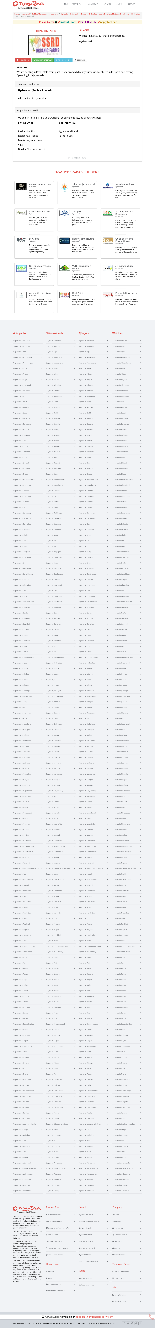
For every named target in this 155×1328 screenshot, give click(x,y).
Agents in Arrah (85, 402)
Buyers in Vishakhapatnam (56, 1168)
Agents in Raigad (85, 968)
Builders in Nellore (119, 896)
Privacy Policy (119, 1278)
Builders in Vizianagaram (122, 1174)
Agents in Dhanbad (86, 529)
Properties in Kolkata (21, 735)
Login (49, 1278)
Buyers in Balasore (53, 418)
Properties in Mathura (21, 785)
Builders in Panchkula (120, 935)
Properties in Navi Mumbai (23, 879)
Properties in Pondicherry (22, 952)
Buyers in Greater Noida (55, 602)
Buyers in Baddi (52, 413)
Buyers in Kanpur (52, 707)
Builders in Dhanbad (120, 529)
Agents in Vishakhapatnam (89, 1168)
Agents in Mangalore (87, 774)
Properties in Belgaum (21, 435)
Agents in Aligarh (85, 379)
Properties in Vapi (19, 1141)
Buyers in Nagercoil (53, 863)
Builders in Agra (118, 352)
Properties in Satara (20, 1018)
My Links (107, 4)
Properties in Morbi (20, 818)
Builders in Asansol (119, 407)
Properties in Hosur (20, 652)
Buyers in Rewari (52, 1002)
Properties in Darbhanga (22, 513)
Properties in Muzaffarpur (23, 852)
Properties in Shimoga (21, 1035)
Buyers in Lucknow (53, 757)
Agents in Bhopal (85, 474)
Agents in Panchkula (87, 935)
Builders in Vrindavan (120, 1179)
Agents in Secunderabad (88, 1024)
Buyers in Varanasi (53, 1146)
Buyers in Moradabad (54, 813)
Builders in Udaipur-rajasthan (123, 1124)
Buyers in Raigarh (53, 974)
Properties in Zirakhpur (22, 1191)
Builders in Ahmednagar (121, 363)
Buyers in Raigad (52, 968)
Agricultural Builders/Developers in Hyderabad (79, 14)
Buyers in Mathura (53, 785)
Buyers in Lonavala (53, 752)
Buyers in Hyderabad (54, 663)
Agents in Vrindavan (87, 1179)
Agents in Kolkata (85, 735)
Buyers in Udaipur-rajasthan (57, 1124)
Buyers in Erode (52, 563)
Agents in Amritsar (86, 391)
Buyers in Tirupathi (53, 1102)
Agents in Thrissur (86, 1085)
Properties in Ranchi (20, 991)
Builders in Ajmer (119, 368)
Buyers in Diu (51, 541)
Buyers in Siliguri (52, 1041)
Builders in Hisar (118, 646)
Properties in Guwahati (21, 624)
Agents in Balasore (86, 418)
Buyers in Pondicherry (54, 952)
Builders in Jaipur (119, 679)
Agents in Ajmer (85, 368)
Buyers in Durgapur (53, 552)
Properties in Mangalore (22, 774)
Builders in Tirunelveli (120, 1096)
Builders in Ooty (118, 918)
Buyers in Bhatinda (53, 452)
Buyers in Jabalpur (53, 674)
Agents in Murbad (86, 835)
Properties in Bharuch (21, 446)
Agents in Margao (86, 779)
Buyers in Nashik (52, 874)
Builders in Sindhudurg (121, 1046)
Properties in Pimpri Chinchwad (25, 946)
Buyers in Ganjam (53, 579)
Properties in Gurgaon (21, 618)
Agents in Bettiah (85, 441)
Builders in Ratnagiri (120, 996)
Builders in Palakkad (120, 924)
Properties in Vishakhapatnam (24, 1168)
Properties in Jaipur (20, 679)
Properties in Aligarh (20, 379)
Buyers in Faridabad (53, 568)
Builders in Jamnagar (120, 691)
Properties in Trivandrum (22, 1107)
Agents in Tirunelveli (87, 1096)
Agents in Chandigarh (87, 485)
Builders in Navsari (119, 885)
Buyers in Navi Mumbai (55, 879)
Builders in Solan (118, 1052)
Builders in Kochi (118, 718)
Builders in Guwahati (120, 624)
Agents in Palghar (86, 929)
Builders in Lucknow (120, 757)
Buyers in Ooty (51, 918)
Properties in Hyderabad (22, 663)
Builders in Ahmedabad (121, 357)
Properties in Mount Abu (22, 824)
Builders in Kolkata (119, 735)
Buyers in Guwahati (53, 624)
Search (120, 4)
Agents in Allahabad (87, 385)
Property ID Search (88, 1248)
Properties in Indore (20, 668)
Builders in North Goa (120, 913)
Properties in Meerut (21, 802)
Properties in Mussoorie (22, 841)
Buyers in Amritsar (53, 391)
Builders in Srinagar (120, 1063)
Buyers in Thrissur (53, 1085)
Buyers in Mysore (52, 857)
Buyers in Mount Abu (54, 824)
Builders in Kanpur (119, 707)
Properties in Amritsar (21, 391)
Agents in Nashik (85, 874)
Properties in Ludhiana (21, 763)
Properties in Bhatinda (21, 452)
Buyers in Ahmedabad (54, 357)
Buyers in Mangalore (54, 774)
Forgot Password (54, 1284)
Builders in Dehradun (120, 524)
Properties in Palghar (21, 929)
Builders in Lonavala (120, 752)
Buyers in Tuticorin (53, 1118)
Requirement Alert (88, 1285)
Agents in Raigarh (86, 974)
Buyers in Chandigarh (54, 485)
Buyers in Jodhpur (53, 702)
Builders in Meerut (119, 802)
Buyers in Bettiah (52, 441)
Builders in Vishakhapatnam (123, 1168)
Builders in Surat (118, 1068)
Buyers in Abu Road (53, 341)
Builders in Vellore (119, 1157)
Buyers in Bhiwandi (53, 468)
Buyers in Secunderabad (55, 1024)
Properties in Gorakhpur (22, 596)
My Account (93, 4)
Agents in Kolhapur (86, 729)
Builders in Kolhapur (120, 729)
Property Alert (86, 1278)
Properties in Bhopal (20, 474)
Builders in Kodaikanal (121, 724)
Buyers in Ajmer (52, 368)
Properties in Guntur (20, 613)
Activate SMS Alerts (54, 1241)
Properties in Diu (19, 541)
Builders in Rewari (119, 1002)
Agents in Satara (85, 1018)
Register (50, 1271)
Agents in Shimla (85, 1029)
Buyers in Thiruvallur (54, 1079)
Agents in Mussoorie (87, 841)
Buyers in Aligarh (52, 379)
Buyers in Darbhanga (54, 513)
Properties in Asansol (21, 407)
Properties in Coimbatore (22, 496)
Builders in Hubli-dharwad (122, 657)
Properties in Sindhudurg (22, 1046)
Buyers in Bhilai (52, 457)
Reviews (117, 1248)
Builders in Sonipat (119, 1057)
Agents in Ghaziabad (87, 585)
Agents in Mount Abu (87, 824)
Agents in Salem (85, 1013)
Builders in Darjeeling (120, 518)
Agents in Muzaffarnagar (88, 846)
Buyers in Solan (52, 1052)
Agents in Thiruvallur (87, 1079)
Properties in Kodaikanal (22, 724)
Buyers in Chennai (53, 491)
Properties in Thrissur (21, 1085)
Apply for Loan (120, 1295)
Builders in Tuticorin (120, 1118)
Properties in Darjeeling (22, 518)
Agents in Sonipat (86, 1057)
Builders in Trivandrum (121, 1107)
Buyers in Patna (52, 941)
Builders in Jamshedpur (121, 696)
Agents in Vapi (84, 1141)
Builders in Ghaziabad (120, 585)
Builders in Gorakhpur (120, 596)
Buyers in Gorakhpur (54, 596)
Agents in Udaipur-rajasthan (90, 1124)
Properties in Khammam (22, 713)
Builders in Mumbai (120, 829)
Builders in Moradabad (121, 813)
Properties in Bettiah (20, 441)
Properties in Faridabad (22, 568)
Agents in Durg (85, 546)
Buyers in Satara (52, 1018)
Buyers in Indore (52, 668)
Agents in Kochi (85, 718)
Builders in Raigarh (119, 974)
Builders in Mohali (119, 807)
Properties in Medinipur (22, 796)
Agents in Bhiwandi (86, 468)
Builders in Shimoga (120, 1035)
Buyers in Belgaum (53, 435)
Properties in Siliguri (20, 1041)
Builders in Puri (118, 963)
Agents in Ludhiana (86, 763)
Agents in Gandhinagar (88, 574)
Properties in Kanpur (21, 707)
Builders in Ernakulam (120, 557)
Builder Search (86, 1235)
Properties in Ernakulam (22, 557)
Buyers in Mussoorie (54, 841)
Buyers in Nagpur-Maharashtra (58, 868)
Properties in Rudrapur (21, 1007)
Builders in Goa (118, 591)
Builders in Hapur (119, 635)
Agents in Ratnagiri (86, 996)
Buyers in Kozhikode (54, 741)
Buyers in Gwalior (52, 629)
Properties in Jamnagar (21, 691)
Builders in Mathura (120, 785)
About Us (117, 1221)
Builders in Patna (118, 941)
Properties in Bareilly (21, 429)
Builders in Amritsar (120, 391)
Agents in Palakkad (86, 924)
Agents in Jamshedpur (87, 696)
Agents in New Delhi (87, 902)
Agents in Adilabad (86, 346)
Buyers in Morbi (52, 818)
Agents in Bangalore (87, 424)
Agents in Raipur (85, 979)
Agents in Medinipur (87, 796)
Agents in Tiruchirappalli (88, 1091)
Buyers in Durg (51, 546)
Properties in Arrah (20, 402)
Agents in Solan (85, 1052)
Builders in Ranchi (119, 991)
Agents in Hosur (85, 652)
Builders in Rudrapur (120, 1007)
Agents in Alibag (85, 374)
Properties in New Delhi (22, 902)
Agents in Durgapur (86, 552)
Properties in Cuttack (21, 502)
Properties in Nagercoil (21, 863)
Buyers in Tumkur (53, 1113)
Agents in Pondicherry (87, 952)
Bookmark (81, 60)
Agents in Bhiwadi (86, 463)
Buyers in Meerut (52, 802)
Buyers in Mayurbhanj (54, 791)
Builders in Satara (119, 1018)
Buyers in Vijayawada (54, 1163)
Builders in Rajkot (119, 985)
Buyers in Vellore (52, 1157)
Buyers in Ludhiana (53, 763)
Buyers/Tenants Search (90, 1221)
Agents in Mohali (85, 807)
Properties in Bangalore (22, 424)
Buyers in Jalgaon (52, 685)
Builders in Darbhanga (121, 513)
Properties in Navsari (21, 885)
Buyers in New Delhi (54, 902)
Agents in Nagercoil (86, 863)
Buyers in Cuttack (52, 502)
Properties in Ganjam (21, 579)
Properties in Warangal (21, 1185)
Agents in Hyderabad (87, 663)
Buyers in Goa (51, 591)
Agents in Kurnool (86, 746)
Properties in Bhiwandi (21, 468)
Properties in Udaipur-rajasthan (25, 1124)
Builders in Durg (118, 546)
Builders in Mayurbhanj (121, 791)
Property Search (87, 1215)
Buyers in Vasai (52, 1152)
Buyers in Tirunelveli (54, 1096)
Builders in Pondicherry (121, 952)
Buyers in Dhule (52, 535)
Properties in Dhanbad (21, 529)
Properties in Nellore (21, 896)
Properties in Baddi (20, 413)
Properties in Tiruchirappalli (23, 1091)
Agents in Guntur (85, 613)
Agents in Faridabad (87, 568)
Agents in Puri (84, 963)
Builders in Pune (118, 957)
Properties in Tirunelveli (22, 1096)
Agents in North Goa (87, 913)
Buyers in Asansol (53, 407)
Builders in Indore (119, 668)
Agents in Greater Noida (88, 602)
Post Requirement (55, 1221)
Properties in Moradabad (22, 813)
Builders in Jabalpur (120, 674)
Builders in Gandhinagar (121, 574)
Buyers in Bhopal (52, 474)
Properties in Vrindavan (22, 1179)
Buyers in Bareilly (52, 429)
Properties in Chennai (21, 491)
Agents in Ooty (84, 918)
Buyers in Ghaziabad (54, 585)
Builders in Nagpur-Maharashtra (124, 868)
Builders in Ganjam (119, 579)
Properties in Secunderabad (23, 1024)
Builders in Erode (119, 563)
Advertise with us (121, 1235)
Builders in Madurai (120, 768)
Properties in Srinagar (21, 1063)
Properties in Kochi (20, 718)
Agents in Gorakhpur (87, 596)
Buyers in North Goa (54, 913)
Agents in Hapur (85, 635)
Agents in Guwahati (86, 624)
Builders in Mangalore (120, 774)
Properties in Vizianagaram (23, 1174)
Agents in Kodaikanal (87, 724)
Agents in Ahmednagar (88, 363)
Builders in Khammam (120, 713)
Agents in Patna (85, 941)
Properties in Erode (20, 563)
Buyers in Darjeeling (54, 518)
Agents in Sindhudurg (87, 1046)
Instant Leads (52, 1235)
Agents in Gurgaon (86, 618)
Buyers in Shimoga (53, 1035)
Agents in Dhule (85, 535)
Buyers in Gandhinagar (55, 574)
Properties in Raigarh (21, 974)
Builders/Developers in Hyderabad (45, 14)
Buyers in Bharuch (53, 446)
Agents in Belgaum (86, 435)
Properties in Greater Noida (23, 602)
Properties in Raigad (20, 968)
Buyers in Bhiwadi (53, 463)
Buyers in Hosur (52, 652)
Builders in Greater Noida (122, 602)
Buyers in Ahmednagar (55, 363)
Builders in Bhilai (118, 457)
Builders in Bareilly (119, 429)
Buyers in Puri (51, 963)
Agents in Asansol (86, 407)
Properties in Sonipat (21, 1057)
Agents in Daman (85, 507)
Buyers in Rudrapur (53, 1007)
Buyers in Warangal (53, 1185)
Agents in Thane (85, 1074)
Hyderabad (25, 14)
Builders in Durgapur (120, 552)
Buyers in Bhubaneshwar (55, 479)
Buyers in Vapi (51, 1141)
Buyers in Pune (52, 957)
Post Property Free (54, 1215)
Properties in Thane (20, 1074)
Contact (131, 4)
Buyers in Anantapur (54, 396)
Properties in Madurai (21, 768)
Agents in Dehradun (87, 524)
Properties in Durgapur (21, 552)
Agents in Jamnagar (86, 691)
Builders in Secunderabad (122, 1024)
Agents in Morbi (85, 818)
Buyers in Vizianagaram (55, 1174)
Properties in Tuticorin (21, 1118)
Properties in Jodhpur (21, 702)
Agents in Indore (85, 668)
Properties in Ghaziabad (22, 585)
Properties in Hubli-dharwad (23, 657)
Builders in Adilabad (120, 346)
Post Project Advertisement (57, 1248)
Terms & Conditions (121, 1271)
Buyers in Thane (52, 1074)
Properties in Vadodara (21, 1135)
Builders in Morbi (119, 818)
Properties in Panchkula (22, 935)
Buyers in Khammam (54, 713)
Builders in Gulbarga (120, 607)
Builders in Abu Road (120, 341)
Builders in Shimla (119, 1029)
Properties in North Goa (22, 913)
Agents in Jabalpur (86, 674)
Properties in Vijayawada (22, 1163)
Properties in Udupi (20, 1129)
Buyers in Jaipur (52, 679)
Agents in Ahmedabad (87, 357)
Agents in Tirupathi (86, 1102)
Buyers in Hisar (52, 646)
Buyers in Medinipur (54, 796)
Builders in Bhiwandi (120, 468)
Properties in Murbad (21, 835)
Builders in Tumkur (119, 1113)
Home (66, 4)
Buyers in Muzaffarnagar (55, 846)
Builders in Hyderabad (121, 663)
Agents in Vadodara (86, 1135)
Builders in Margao (119, 779)
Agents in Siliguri (85, 1041)
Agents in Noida (85, 907)
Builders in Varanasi (120, 1146)
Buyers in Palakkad (53, 924)
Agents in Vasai (85, 1152)
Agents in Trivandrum (87, 1107)
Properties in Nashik (20, 874)
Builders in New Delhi (120, 902)
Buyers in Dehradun (53, 524)
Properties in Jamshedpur (22, 696)
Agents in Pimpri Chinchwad (90, 946)
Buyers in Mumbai (53, 829)
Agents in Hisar (85, 646)
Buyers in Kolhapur (53, 729)
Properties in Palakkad (21, 924)
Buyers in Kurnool (53, 746)
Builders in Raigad (119, 968)
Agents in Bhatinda (86, 452)
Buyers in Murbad (53, 835)
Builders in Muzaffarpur (121, 852)
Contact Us (118, 1228)
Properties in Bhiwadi (21, 463)
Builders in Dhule (119, 535)
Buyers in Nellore (52, 896)
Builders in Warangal (120, 1185)
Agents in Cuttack (85, 502)
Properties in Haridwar (21, 641)
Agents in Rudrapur (86, 1007)
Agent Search (86, 1228)
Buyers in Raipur (52, 979)
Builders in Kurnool (119, 746)
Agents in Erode (85, 563)
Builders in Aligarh (119, 379)
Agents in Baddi (85, 413)
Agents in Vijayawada (87, 1163)
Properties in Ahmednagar (23, 363)
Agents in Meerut (85, 802)
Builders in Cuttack (119, 502)
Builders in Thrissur (120, 1085)
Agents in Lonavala (86, 752)
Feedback (118, 1241)
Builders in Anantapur (120, 396)
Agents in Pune (85, 957)
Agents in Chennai (86, 491)
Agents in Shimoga (86, 1035)
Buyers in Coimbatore (54, 496)
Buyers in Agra (51, 352)
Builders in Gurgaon (120, 618)
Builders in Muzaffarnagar (122, 846)
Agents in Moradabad (87, 813)
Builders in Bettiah (119, 441)
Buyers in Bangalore (53, 424)
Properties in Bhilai (20, 457)
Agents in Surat (85, 1068)
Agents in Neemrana (87, 891)
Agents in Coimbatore (87, 496)
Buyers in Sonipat (52, 1057)
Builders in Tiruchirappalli (122, 1091)
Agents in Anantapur (87, 396)
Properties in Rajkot (20, 985)
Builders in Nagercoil (120, 863)
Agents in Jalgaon (85, 685)
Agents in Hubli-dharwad (88, 657)
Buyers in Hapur (52, 635)
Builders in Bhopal (119, 474)
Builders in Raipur (119, 979)
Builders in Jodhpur (119, 702)
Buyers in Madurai (53, 768)
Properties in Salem (20, 1013)
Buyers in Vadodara (53, 1135)
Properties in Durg (20, 546)
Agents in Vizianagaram (88, 1174)
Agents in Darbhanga (87, 513)
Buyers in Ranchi (52, 991)
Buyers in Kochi (52, 718)
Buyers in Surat (52, 1068)
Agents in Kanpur (85, 707)
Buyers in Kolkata (52, 735)
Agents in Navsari (86, 885)
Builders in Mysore (119, 857)
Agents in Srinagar (86, 1063)
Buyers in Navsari (52, 885)
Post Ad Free (77, 4)
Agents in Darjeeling (87, 518)
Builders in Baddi (119, 413)
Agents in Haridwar (86, 641)
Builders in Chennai (120, 491)
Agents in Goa (84, 591)
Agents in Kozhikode (87, 741)
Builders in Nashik (119, 874)
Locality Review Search (89, 1261)
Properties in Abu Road (21, 341)
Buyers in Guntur (52, 613)
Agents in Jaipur (85, 679)
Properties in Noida (20, 907)
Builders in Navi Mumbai (121, 879)
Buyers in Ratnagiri (53, 996)
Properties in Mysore (21, 857)
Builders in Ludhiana (120, 763)
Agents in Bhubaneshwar (88, 479)
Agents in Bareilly (85, 429)
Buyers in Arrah (52, 402)
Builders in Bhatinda (120, 452)
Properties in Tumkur (21, 1113)
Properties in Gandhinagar (23, 574)
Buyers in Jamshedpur (54, 696)
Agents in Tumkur (86, 1113)
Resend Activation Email (57, 1290)
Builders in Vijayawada (121, 1163)
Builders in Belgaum (120, 435)
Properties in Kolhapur (21, 729)
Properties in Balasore (21, 418)
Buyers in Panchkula (54, 935)
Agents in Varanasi (86, 1146)
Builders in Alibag (119, 374)
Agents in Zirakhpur (86, 1191)
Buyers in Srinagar (53, 1063)
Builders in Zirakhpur (120, 1191)
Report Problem (64, 60)
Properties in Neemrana (22, 891)
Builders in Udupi (119, 1129)
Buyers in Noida (52, 907)
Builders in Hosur (119, 652)
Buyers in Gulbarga (53, 607)
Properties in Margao (21, 779)
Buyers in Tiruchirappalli (55, 1091)
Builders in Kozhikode (120, 741)
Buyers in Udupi (52, 1129)
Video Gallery (119, 1255)
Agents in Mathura (86, 785)
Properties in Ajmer (20, 368)
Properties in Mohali (20, 807)
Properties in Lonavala (21, 752)
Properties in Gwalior (21, 629)
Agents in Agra (84, 352)
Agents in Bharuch (86, 446)
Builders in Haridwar (120, 641)
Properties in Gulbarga (21, 607)
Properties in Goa (19, 591)
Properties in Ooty (20, 918)
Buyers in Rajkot (52, 985)
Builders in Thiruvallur (121, 1079)
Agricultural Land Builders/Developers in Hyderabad (119, 14)
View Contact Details (43, 60)
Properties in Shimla (20, 1029)
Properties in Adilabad (21, 346)
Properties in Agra (20, 352)
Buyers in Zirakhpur (53, 1191)
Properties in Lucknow (21, 757)
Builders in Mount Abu (121, 824)
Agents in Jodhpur (86, 702)
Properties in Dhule (20, 535)
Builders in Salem (119, 1013)
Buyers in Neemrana (54, 891)
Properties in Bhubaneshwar (24, 479)
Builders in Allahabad (120, 385)
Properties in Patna (20, 941)
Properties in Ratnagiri (21, 996)
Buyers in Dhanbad (53, 529)
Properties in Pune (20, 957)
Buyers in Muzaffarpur (54, 852)
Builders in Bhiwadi (119, 463)
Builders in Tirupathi (120, 1102)
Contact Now (23, 60)
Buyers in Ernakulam (54, 557)
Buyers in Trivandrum (54, 1107)
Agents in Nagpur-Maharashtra (91, 868)
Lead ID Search (86, 1255)
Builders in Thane (119, 1074)
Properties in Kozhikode (22, 741)
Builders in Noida (119, 907)
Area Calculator (120, 1301)
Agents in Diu (84, 541)
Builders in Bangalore (120, 424)
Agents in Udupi (85, 1129)
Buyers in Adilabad (53, 346)
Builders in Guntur (119, 613)
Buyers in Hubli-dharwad (55, 657)
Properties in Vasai (20, 1152)
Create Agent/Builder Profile (58, 1228)
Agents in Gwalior (86, 629)
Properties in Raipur (20, 979)
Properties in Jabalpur (21, 674)
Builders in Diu (118, 541)
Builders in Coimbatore (121, 496)
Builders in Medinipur (120, 796)
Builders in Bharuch (120, 446)
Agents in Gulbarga (86, 607)
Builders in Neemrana (120, 891)
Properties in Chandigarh (22, 485)
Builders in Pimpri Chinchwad (123, 946)
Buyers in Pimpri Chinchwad (57, 946)
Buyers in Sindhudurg (54, 1046)
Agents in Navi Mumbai (88, 879)
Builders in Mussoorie (120, 841)
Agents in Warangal (86, 1185)
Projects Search (87, 1241)
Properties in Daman (20, 507)
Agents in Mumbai (86, 829)
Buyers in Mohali (52, 807)
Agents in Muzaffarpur (87, 852)
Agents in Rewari (85, 1002)
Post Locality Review (55, 1255)
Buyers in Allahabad (53, 385)
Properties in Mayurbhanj (22, 791)
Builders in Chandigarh (121, 485)
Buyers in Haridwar (53, 641)
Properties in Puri (19, 963)
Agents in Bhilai (85, 457)
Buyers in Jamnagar (53, 691)
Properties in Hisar (20, 646)
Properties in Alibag (20, 374)
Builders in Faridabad (120, 568)
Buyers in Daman (52, 507)
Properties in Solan (20, 1052)
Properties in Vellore (20, 1157)
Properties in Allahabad (22, 385)
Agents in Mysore (85, 857)
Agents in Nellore (85, 896)
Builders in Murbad (119, 835)
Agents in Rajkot (85, 985)
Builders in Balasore (120, 418)
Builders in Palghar (119, 929)
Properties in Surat (20, 1068)
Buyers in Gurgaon (53, 618)
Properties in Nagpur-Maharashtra (26, 868)
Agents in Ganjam (86, 579)
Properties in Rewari (20, 1002)
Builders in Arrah (118, 402)
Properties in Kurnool (21, 746)
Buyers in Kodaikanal (54, 724)
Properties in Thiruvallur (22, 1079)
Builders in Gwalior (119, 629)
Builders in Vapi (118, 1141)
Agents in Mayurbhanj (87, 791)
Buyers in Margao (52, 779)
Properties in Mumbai (21, 829)
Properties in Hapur (20, 635)
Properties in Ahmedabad (22, 357)
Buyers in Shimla (52, 1029)
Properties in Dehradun (22, 524)
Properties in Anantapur (22, 396)
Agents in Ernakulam (87, 557)
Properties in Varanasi (21, 1146)
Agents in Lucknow (86, 757)
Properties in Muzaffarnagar (23, 846)
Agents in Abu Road (86, 341)
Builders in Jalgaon (119, 685)
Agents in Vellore (85, 1157)
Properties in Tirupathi (21, 1102)
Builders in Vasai (118, 1152)
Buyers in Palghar (52, 929)
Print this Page (78, 157)
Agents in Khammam (87, 713)
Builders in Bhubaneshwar (122, 479)
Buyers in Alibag (52, 374)
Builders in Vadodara (120, 1135)
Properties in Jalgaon (21, 685)
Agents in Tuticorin (86, 1118)
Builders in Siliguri (119, 1041)
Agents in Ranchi (85, 991)
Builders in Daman (119, 507)
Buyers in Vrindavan (53, 1179)
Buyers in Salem (52, 1013)
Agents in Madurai (86, 768)
